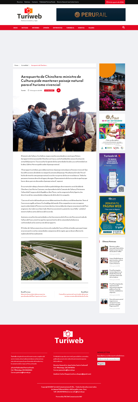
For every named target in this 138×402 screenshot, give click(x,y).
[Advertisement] (69, 48)
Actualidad (24, 65)
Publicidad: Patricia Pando (47, 2)
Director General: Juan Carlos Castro (68, 2)
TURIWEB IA (70, 28)
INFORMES (35, 28)
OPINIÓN (46, 28)
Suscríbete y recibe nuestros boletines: (110, 355)
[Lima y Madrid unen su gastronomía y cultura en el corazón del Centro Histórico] (104, 260)
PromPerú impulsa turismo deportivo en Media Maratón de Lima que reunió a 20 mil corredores (116, 273)
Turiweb (23, 90)
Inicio (15, 28)
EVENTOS (81, 28)
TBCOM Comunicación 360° (73, 397)
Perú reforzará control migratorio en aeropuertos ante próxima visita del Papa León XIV (116, 302)
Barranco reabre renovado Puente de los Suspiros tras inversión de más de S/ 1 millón (117, 249)
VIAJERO (91, 28)
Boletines (27, 2)
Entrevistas (57, 28)
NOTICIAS (25, 28)
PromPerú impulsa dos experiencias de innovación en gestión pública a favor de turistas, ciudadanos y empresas (116, 288)
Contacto (35, 2)
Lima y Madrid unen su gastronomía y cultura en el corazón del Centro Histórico (116, 260)
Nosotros (20, 2)
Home (16, 65)
